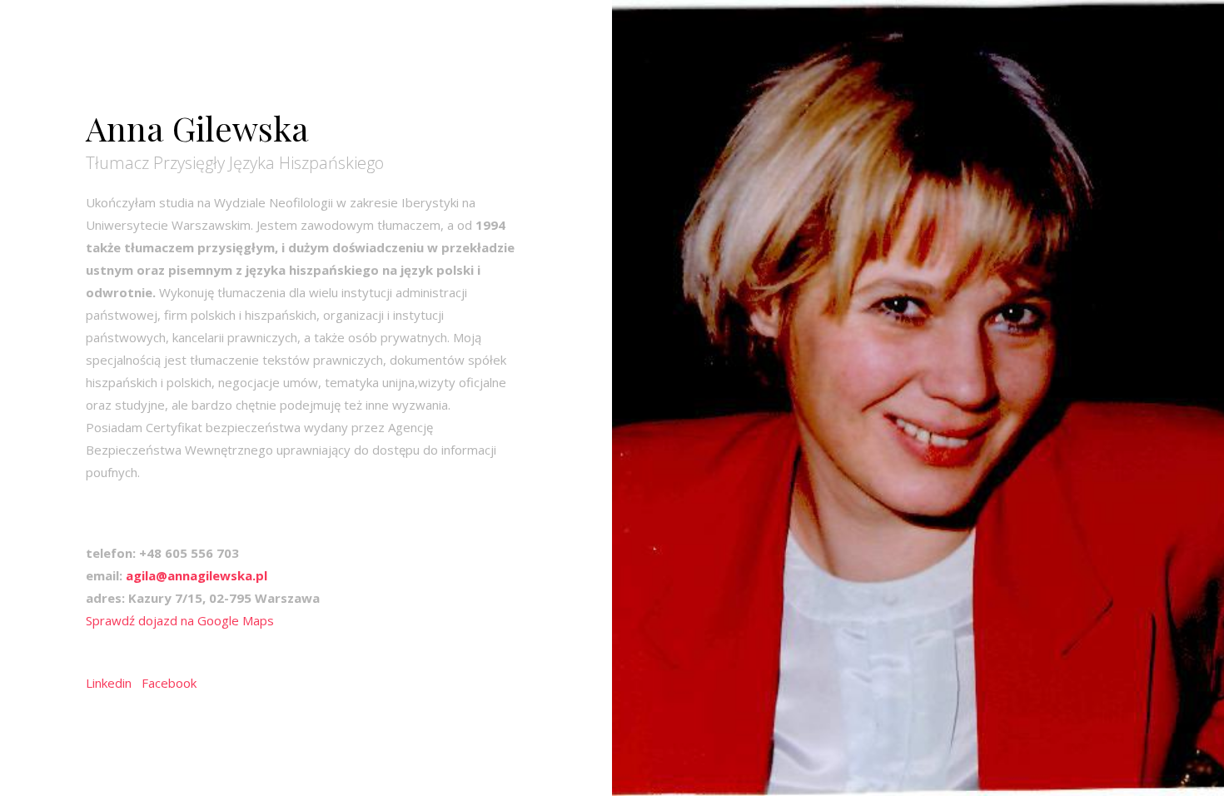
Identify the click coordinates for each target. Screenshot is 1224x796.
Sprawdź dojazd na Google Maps (180, 620)
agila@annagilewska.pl (196, 575)
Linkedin (109, 682)
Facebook (169, 682)
